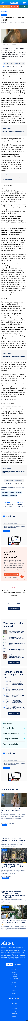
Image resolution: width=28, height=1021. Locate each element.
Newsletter (14, 984)
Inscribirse (6, 531)
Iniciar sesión (18, 964)
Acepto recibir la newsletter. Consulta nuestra (14, 527)
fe (3, 794)
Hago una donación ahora (11, 574)
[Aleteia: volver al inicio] (14, 2)
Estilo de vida (14, 976)
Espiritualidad (4, 11)
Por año (14, 993)
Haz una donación (14, 1005)
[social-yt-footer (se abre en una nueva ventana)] (10, 998)
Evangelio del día (10, 739)
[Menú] (4, 2)
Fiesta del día (8, 728)
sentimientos (13, 495)
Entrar (18, 603)
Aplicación (14, 987)
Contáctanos (14, 1013)
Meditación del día (11, 733)
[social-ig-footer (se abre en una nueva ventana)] (18, 998)
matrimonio (5, 877)
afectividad (5, 492)
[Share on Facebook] (13, 66)
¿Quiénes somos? (14, 1008)
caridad (4, 824)
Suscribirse (9, 964)
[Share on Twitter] (19, 66)
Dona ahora (13, 6)
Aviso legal (14, 1011)
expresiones (5, 495)
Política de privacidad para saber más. (14, 527)
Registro (5, 6)
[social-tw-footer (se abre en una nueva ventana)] (15, 998)
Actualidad (14, 972)
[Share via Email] (21, 66)
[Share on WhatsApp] (24, 66)
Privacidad (14, 1016)
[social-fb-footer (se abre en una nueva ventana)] (12, 998)
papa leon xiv (6, 906)
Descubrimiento (14, 978)
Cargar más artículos (14, 662)
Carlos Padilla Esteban (19, 22)
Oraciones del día (10, 744)
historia (4, 850)
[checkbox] (3, 526)
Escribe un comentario (14, 608)
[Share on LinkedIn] (16, 66)
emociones (18, 492)
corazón (12, 492)
